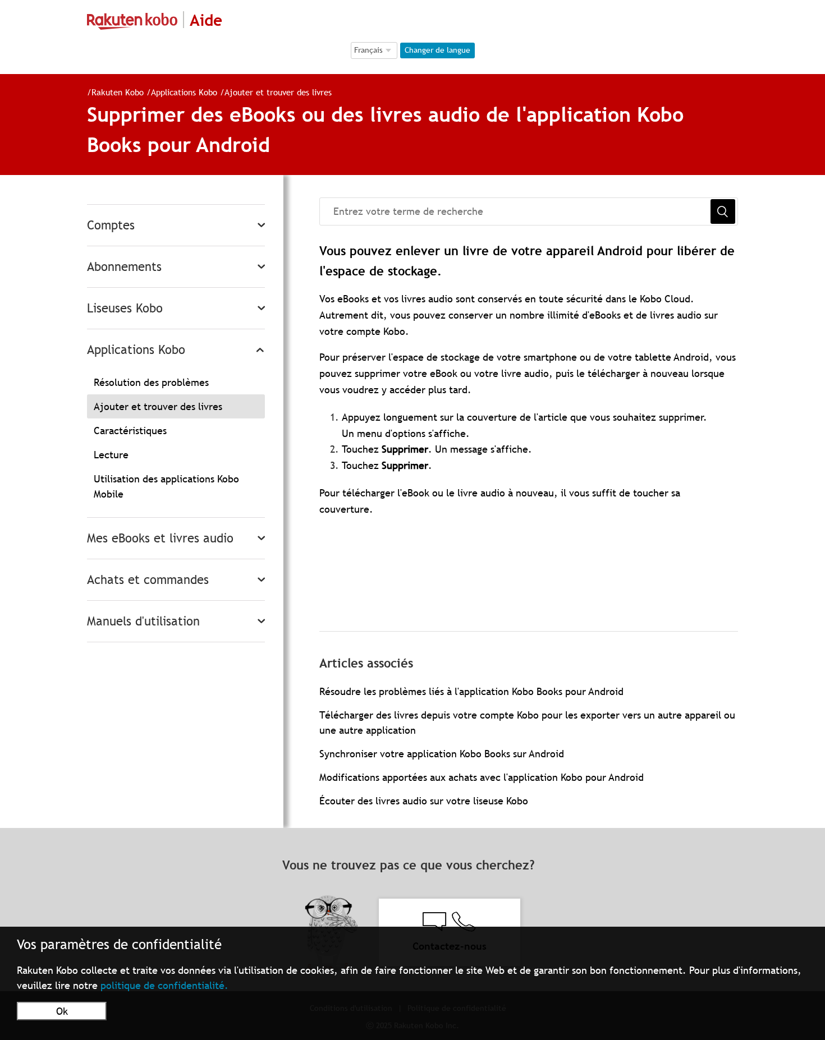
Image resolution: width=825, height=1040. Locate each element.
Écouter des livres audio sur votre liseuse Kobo (423, 800)
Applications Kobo (185, 92)
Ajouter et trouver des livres (278, 92)
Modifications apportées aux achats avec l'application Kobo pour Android (481, 777)
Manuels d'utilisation (143, 621)
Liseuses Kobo (125, 308)
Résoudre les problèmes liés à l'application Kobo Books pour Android (471, 691)
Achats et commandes (148, 579)
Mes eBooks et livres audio (160, 538)
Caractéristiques (130, 430)
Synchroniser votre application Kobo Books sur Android (441, 753)
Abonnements (124, 266)
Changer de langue (437, 50)
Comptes (111, 225)
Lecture (111, 454)
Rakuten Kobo (117, 92)
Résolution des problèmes (151, 382)
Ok (62, 1011)
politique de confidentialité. (164, 985)
